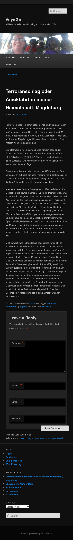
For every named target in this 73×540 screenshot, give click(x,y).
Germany (51, 303)
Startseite (10, 57)
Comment (17, 343)
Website (16, 418)
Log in (9, 453)
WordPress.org (13, 464)
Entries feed (12, 457)
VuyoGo (13, 19)
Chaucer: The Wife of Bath (19, 483)
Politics (31, 303)
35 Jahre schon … (15, 487)
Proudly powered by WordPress (36, 533)
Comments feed (14, 460)
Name (17, 385)
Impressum (11, 64)
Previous (11, 74)
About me (24, 57)
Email (17, 402)
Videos (37, 57)
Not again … (12, 490)
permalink (46, 306)
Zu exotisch (12, 494)
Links (47, 57)
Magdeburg (11, 306)
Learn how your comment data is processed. (41, 438)
